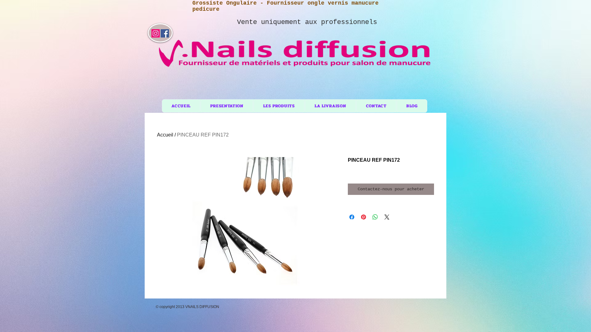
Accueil (165, 134)
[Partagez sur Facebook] (352, 217)
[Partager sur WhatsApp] (375, 217)
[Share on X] (387, 217)
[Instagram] (155, 33)
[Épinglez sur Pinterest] (363, 217)
